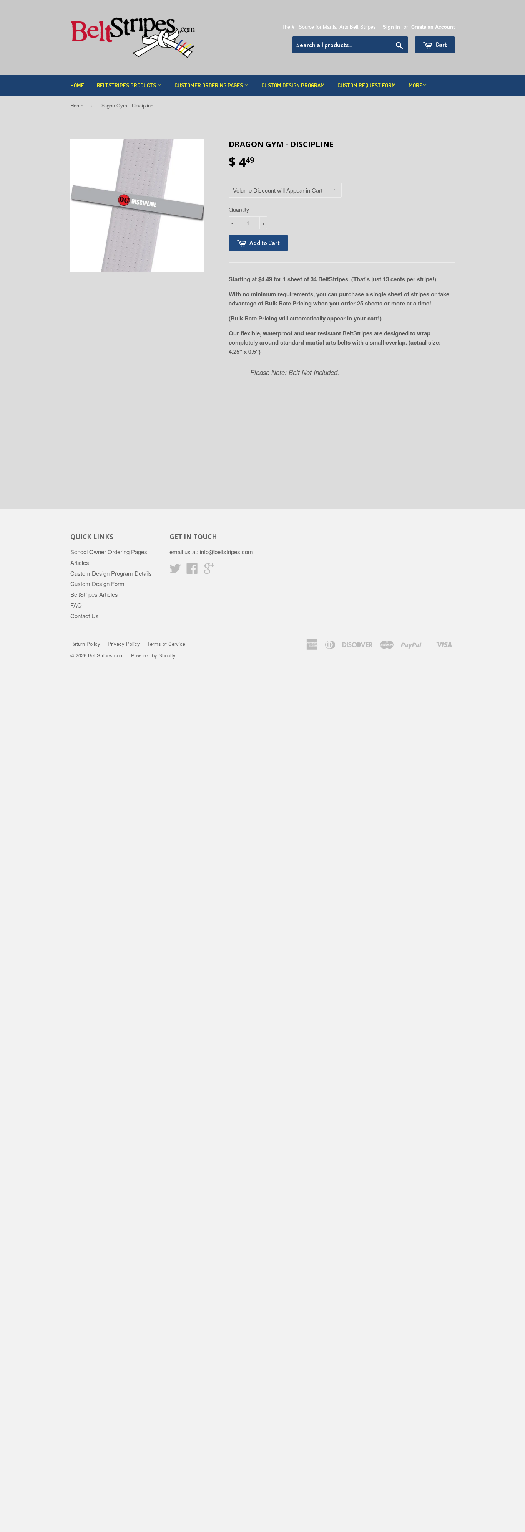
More (415, 85)
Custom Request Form (366, 85)
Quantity (239, 209)
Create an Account (433, 26)
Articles (79, 562)
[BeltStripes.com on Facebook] (192, 570)
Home (77, 85)
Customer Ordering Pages (209, 85)
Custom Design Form (97, 583)
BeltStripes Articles (94, 594)
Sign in (391, 26)
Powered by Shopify (153, 655)
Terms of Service (166, 643)
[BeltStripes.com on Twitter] (175, 570)
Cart (440, 44)
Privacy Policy (124, 643)
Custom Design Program (293, 85)
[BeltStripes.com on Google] (209, 570)
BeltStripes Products (127, 85)
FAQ (76, 605)
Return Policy (85, 643)
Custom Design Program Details (111, 573)
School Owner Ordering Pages (108, 552)
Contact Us (84, 616)
